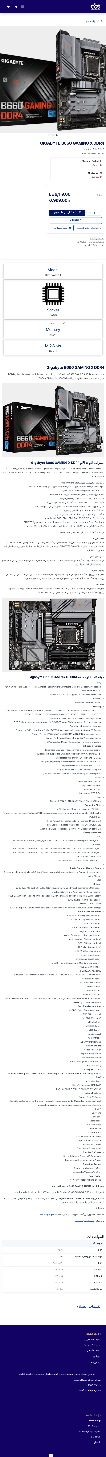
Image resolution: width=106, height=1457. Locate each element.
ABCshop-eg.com (47, 1214)
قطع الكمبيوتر (92, 21)
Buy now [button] (74, 220)
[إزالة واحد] (99, 212)
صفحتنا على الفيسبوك (85, 1221)
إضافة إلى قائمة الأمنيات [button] (88, 228)
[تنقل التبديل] (23, 7)
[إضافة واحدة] (89, 212)
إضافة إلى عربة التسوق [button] (66, 212)
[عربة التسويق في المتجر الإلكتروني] (16, 7)
